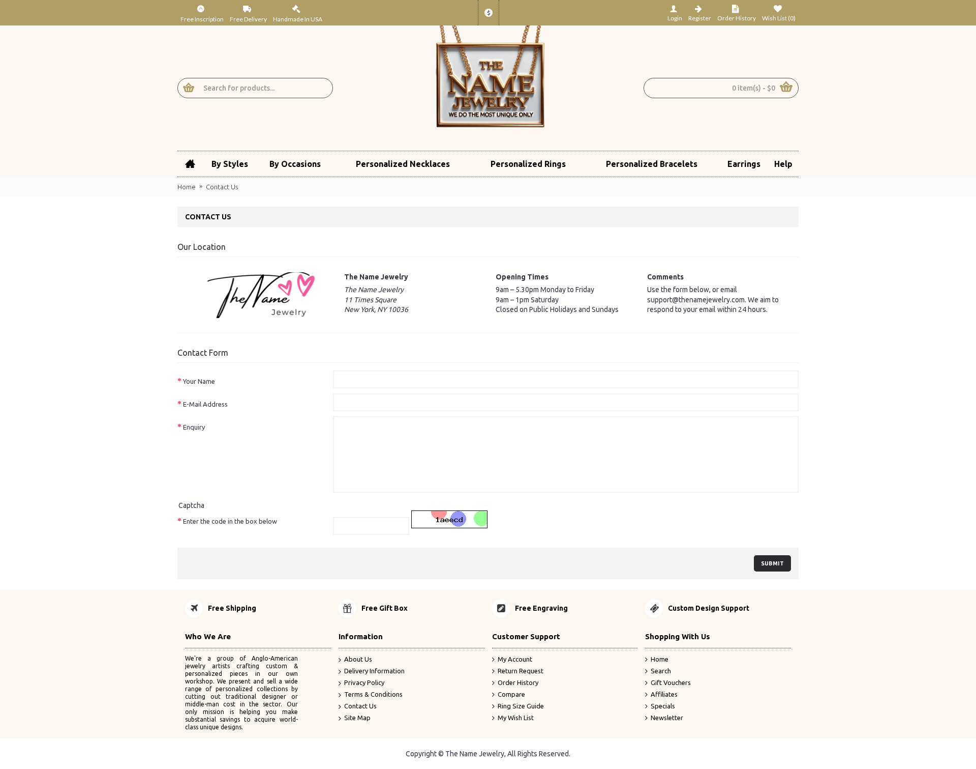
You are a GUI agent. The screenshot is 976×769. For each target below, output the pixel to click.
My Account (515, 659)
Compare (511, 694)
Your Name (199, 381)
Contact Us (222, 186)
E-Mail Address (205, 404)
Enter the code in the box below (230, 521)
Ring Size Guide (521, 705)
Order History (518, 682)
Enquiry (194, 427)
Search (661, 670)
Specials (663, 705)
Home (186, 186)
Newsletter (667, 717)
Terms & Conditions (373, 694)
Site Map (357, 717)
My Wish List (516, 717)
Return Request (520, 670)
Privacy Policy (364, 682)
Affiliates (664, 694)
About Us (358, 659)
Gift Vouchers (671, 682)
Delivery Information (374, 670)
